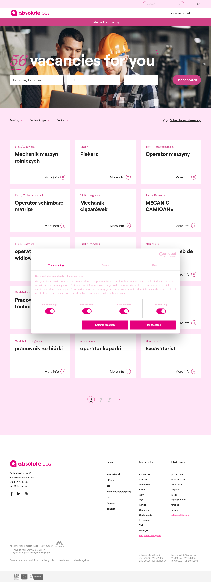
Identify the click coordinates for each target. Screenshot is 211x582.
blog (109, 497)
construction (178, 479)
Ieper (141, 499)
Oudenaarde (145, 514)
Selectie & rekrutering (105, 22)
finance (175, 504)
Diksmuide (144, 484)
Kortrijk (142, 504)
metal (174, 494)
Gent (141, 494)
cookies (111, 502)
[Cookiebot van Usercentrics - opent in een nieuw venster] (161, 254)
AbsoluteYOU (28, 549)
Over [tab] (155, 265)
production (177, 474)
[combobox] (163, 3)
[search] (178, 3)
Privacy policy (48, 560)
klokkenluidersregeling (119, 491)
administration (178, 499)
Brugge (143, 479)
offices (110, 480)
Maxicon (41, 549)
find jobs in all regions (150, 535)
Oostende (144, 509)
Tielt (141, 525)
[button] (198, 4)
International (180, 13)
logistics (175, 489)
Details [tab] (106, 265)
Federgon (45, 552)
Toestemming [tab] (56, 265)
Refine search (187, 80)
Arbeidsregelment (82, 560)
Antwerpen (145, 474)
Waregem (144, 530)
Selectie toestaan (105, 324)
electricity (176, 484)
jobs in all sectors (180, 514)
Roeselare (144, 520)
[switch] (87, 311)
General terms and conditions (24, 560)
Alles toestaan (153, 324)
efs (108, 485)
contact (111, 508)
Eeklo (142, 489)
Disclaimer (64, 560)
